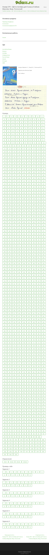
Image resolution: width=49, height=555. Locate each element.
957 (5, 425)
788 (14, 369)
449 (29, 257)
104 (14, 145)
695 (43, 336)
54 (13, 131)
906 (19, 407)
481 (9, 269)
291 (5, 207)
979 (24, 430)
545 (14, 289)
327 (5, 219)
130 (9, 154)
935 (29, 416)
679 (9, 333)
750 (5, 357)
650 (43, 322)
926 (29, 413)
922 (9, 413)
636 (19, 319)
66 (21, 134)
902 (43, 404)
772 (24, 363)
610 (24, 310)
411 (19, 245)
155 (43, 160)
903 (5, 407)
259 (24, 195)
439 (24, 254)
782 (29, 366)
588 (5, 304)
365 (14, 231)
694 (38, 336)
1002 (10, 439)
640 (38, 319)
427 (9, 251)
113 (14, 148)
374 (14, 234)
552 (5, 292)
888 (19, 401)
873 (34, 395)
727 (24, 348)
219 (5, 184)
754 (24, 357)
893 (43, 401)
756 (34, 357)
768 (5, 363)
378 (34, 234)
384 (19, 237)
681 (19, 333)
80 (38, 137)
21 (42, 119)
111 (5, 148)
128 (43, 151)
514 (38, 278)
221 (14, 184)
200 (43, 175)
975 (5, 430)
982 (38, 430)
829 (38, 381)
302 (14, 210)
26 (21, 122)
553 (9, 292)
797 (14, 372)
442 (38, 254)
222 (19, 184)
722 (43, 345)
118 (38, 148)
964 (38, 425)
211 (9, 181)
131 (14, 154)
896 (14, 404)
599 (14, 307)
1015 (37, 442)
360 (34, 228)
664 (24, 328)
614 (43, 310)
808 (24, 375)
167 (14, 166)
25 (17, 122)
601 (24, 307)
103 (9, 145)
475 (24, 266)
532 (38, 284)
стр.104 (11, 461)
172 (38, 166)
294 (19, 207)
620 (29, 313)
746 (29, 354)
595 (38, 304)
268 (24, 198)
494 (29, 272)
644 (14, 322)
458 (29, 260)
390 (5, 239)
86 (21, 140)
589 (9, 304)
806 (14, 375)
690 (19, 336)
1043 (16, 454)
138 (5, 157)
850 (9, 389)
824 (14, 381)
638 (29, 319)
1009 (5, 442)
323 (29, 216)
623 (43, 313)
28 (30, 122)
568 (38, 295)
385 (24, 237)
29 (34, 122)
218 (43, 181)
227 (43, 184)
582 (19, 301)
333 (34, 219)
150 (19, 160)
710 (29, 342)
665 (29, 328)
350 (29, 225)
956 (43, 422)
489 (5, 272)
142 (24, 157)
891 (34, 401)
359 (29, 228)
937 (38, 416)
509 (14, 278)
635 (14, 319)
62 (4, 134)
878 (14, 398)
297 (34, 207)
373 (9, 234)
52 (4, 131)
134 (29, 154)
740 (43, 351)
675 (34, 331)
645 (19, 322)
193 (9, 175)
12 (4, 119)
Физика (4, 51)
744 (19, 354)
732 (5, 351)
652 (9, 325)
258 (19, 195)
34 (13, 125)
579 (5, 301)
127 (38, 151)
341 (29, 222)
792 (34, 369)
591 (19, 304)
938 (43, 416)
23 (8, 122)
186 (19, 172)
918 (34, 410)
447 (19, 257)
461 (43, 260)
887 (14, 401)
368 (29, 231)
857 (43, 389)
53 (8, 131)
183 (5, 172)
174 (5, 169)
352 (38, 225)
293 (14, 207)
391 (9, 239)
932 (14, 416)
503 (29, 275)
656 (29, 325)
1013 (27, 442)
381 (5, 237)
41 (42, 125)
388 (38, 237)
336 (5, 222)
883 (38, 398)
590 (14, 304)
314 (29, 213)
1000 (39, 436)
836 (29, 383)
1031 (37, 448)
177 (19, 169)
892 (38, 401)
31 (42, 122)
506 (43, 275)
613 (38, 310)
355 (9, 228)
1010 (10, 442)
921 (5, 413)
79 (34, 137)
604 (38, 307)
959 (14, 425)
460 (38, 260)
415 (38, 245)
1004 (21, 439)
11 (42, 116)
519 (19, 281)
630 (34, 316)
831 (5, 383)
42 (4, 128)
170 (29, 166)
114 (19, 148)
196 (24, 175)
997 (24, 436)
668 (43, 328)
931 (9, 416)
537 (19, 286)
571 (9, 298)
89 (34, 140)
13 (8, 119)
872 (29, 395)
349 (24, 225)
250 (24, 192)
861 (19, 392)
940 (9, 419)
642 (5, 322)
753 (19, 357)
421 (24, 248)
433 (38, 251)
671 (14, 331)
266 (14, 198)
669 (5, 331)
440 (29, 254)
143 (29, 157)
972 (34, 428)
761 (14, 360)
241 (24, 189)
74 (13, 137)
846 (34, 386)
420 (19, 248)
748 (38, 354)
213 (19, 181)
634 (9, 319)
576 (34, 298)
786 (5, 369)
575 (29, 298)
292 (9, 207)
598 (9, 307)
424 (38, 248)
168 (19, 166)
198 (34, 175)
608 (14, 310)
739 (38, 351)
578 (43, 298)
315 (34, 213)
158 (14, 163)
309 (5, 213)
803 (43, 372)
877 (9, 398)
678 (5, 333)
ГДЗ (12, 11)
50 (38, 128)
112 (9, 148)
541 (38, 286)
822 (5, 381)
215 (29, 181)
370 (38, 231)
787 (9, 369)
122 (14, 151)
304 (24, 210)
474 (19, 266)
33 (8, 125)
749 (43, 354)
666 (34, 328)
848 (43, 386)
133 (24, 154)
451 (38, 257)
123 (19, 151)
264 (5, 198)
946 (38, 419)
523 (38, 281)
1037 (27, 451)
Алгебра (4, 53)
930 (5, 416)
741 (5, 354)
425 (43, 248)
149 (14, 160)
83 (8, 140)
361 (38, 228)
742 (9, 354)
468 (34, 263)
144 (34, 157)
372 (5, 234)
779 (14, 366)
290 (43, 204)
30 (38, 122)
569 (43, 295)
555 (19, 292)
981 (34, 430)
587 (43, 301)
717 (19, 345)
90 (38, 140)
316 (38, 213)
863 (29, 392)
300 (5, 210)
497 (43, 272)
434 (43, 251)
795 (5, 372)
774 (34, 363)
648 (34, 322)
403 (24, 242)
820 (38, 378)
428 (14, 251)
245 (43, 189)
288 (34, 204)
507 (5, 278)
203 (14, 178)
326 (43, 216)
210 (5, 181)
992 (43, 433)
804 (5, 375)
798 (19, 372)
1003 (16, 439)
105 (19, 145)
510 (19, 278)
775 (38, 363)
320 (14, 216)
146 (43, 157)
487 (38, 269)
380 (43, 234)
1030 (32, 448)
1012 (21, 442)
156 (5, 163)
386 (29, 237)
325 (38, 216)
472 (9, 266)
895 (9, 404)
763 (24, 360)
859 (9, 392)
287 (29, 204)
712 (38, 342)
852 (19, 389)
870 (19, 395)
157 (9, 163)
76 (21, 137)
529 (24, 284)
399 (5, 242)
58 (30, 131)
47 (25, 128)
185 (14, 172)
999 (34, 436)
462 (5, 263)
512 (29, 278)
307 (38, 210)
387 (34, 237)
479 (43, 266)
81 (42, 137)
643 (9, 322)
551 (43, 289)
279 (34, 201)
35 (17, 125)
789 (19, 369)
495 (34, 272)
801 (34, 372)
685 (38, 333)
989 (29, 433)
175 (9, 169)
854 (29, 389)
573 (19, 298)
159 (19, 163)
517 (9, 281)
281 (43, 201)
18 (30, 119)
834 (19, 383)
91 (42, 140)
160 (24, 163)
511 (24, 278)
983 (43, 430)
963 (34, 425)
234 (34, 187)
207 (34, 178)
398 (43, 239)
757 (38, 357)
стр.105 (18, 461)
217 (38, 181)
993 (5, 436)
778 (9, 366)
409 (9, 245)
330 (19, 219)
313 (24, 213)
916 (24, 410)
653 (14, 325)
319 (9, 216)
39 (34, 125)
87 (25, 140)
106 (24, 145)
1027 (16, 448)
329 (14, 219)
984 (5, 433)
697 (9, 339)
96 (21, 142)
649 (38, 322)
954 (34, 422)
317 (43, 213)
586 (38, 301)
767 (43, 360)
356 (14, 228)
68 (30, 134)
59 (34, 131)
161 (29, 163)
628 (24, 316)
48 (30, 128)
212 (14, 181)
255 (5, 195)
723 (5, 348)
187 (24, 172)
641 (43, 319)
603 (34, 307)
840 (5, 386)
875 (43, 395)
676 (38, 331)
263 (43, 195)
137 (43, 154)
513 (34, 278)
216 (34, 181)
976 (9, 430)
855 (34, 389)
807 (19, 375)
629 (29, 316)
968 (14, 428)
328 (9, 219)
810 (34, 375)
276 (19, 201)
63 (8, 134)
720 (34, 345)
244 (38, 189)
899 (29, 404)
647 (29, 322)
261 (34, 195)
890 (29, 401)
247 (9, 192)
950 (14, 422)
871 (24, 395)
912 (5, 410)
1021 (27, 445)
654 (19, 325)
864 (34, 392)
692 (29, 336)
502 (24, 275)
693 (34, 336)
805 (9, 375)
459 (34, 260)
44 (13, 128)
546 (19, 289)
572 (14, 298)
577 (38, 298)
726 (19, 348)
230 (14, 187)
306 (34, 210)
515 (43, 278)
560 (43, 292)
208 (38, 178)
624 (5, 316)
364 (9, 231)
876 (5, 398)
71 (42, 134)
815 (14, 378)
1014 (32, 442)
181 (38, 169)
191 (43, 172)
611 (29, 310)
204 (19, 178)
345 (5, 225)
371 (43, 231)
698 (14, 339)
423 (34, 248)
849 (5, 389)
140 (14, 157)
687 (5, 336)
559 (38, 292)
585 (34, 301)
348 (19, 225)
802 (38, 372)
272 (43, 198)
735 (19, 351)
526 (9, 284)
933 (19, 416)
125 (29, 151)
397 (38, 239)
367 (24, 231)
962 (29, 425)
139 (9, 157)
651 (5, 325)
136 (38, 154)
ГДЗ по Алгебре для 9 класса (20, 11)
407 (43, 242)
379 (38, 234)
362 (43, 228)
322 (24, 216)
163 (38, 163)
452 (43, 257)
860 (14, 392)
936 (34, 416)
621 (34, 313)
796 (9, 372)
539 (29, 286)
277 (24, 201)
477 (34, 266)
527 (14, 284)
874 (38, 395)
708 (19, 342)
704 (43, 339)
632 (43, 316)
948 (5, 422)
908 (29, 407)
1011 (16, 442)
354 (5, 228)
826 (24, 381)
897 (19, 404)
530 (29, 284)
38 (30, 125)
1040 (43, 451)
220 (9, 184)
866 (43, 392)
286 (24, 204)
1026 (10, 448)
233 (29, 187)
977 (14, 430)
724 (9, 348)
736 (24, 351)
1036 (21, 451)
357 (19, 228)
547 (24, 289)
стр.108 (25, 461)
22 (4, 122)
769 (9, 363)
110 (43, 145)
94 (13, 142)
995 (14, 436)
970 (24, 428)
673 (24, 331)
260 (29, 195)
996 (19, 436)
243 (34, 189)
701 (29, 339)
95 (17, 142)
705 (5, 342)
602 (29, 307)
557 (29, 292)
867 (5, 395)
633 (5, 319)
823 (9, 381)
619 (24, 313)
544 (9, 289)
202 (9, 178)
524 (43, 281)
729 (34, 348)
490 (9, 272)
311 (14, 213)
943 (24, 419)
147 (5, 160)
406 (38, 242)
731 (43, 348)
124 (24, 151)
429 (19, 251)
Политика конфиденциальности (24, 551)
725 (14, 348)
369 (34, 231)
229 (9, 187)
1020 (21, 445)
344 (43, 222)
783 (34, 366)
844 (24, 386)
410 (14, 245)
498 (5, 275)
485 (29, 269)
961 (24, 425)
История (4, 61)
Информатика (6, 55)
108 (34, 145)
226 (38, 184)
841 (9, 386)
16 (21, 119)
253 (38, 192)
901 (38, 404)
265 (9, 198)
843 (19, 386)
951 (19, 422)
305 (29, 210)
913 (9, 410)
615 (5, 313)
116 (29, 148)
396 (34, 239)
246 (5, 192)
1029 (27, 448)
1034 (10, 451)
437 (14, 254)
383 (14, 237)
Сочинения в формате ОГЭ (9, 25)
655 (24, 325)
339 (19, 222)
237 (5, 189)
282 (5, 204)
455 (14, 260)
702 (34, 339)
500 (14, 275)
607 (9, 310)
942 (19, 419)
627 (19, 316)
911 (43, 407)
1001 (5, 439)
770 (14, 363)
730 (38, 348)
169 (24, 166)
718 (24, 345)
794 (43, 369)
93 (8, 142)
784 (38, 366)
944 (29, 419)
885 (5, 401)
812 (43, 375)
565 (24, 295)
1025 (5, 448)
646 (24, 322)
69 (34, 134)
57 (25, 131)
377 (29, 234)
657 (34, 325)
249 (19, 192)
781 (24, 366)
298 (38, 207)
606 (5, 310)
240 (19, 189)
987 (19, 433)
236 (43, 187)
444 (5, 257)
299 (43, 207)
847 (38, 386)
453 (5, 260)
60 (38, 131)
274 (9, 201)
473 (14, 266)
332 (29, 219)
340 (24, 222)
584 (29, 301)
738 (34, 351)
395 (29, 239)
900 (34, 404)
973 (38, 428)
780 (19, 366)
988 (24, 433)
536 (14, 286)
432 (34, 251)
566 (29, 295)
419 (14, 248)
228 (5, 187)
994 (9, 436)
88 (30, 140)
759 (5, 360)
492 (19, 272)
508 (9, 278)
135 (34, 154)
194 (14, 175)
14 (13, 119)
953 (29, 422)
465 (19, 263)
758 (43, 357)
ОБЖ (3, 63)
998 (29, 436)
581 (14, 301)
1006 (32, 439)
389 (43, 237)
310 (9, 213)
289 (38, 204)
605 (43, 307)
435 (5, 254)
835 (24, 383)
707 (14, 342)
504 (34, 275)
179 (29, 169)
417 (5, 248)
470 (43, 263)
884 (43, 398)
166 (9, 166)
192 (5, 175)
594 (34, 304)
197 (29, 175)
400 (9, 242)
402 (19, 242)
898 (24, 404)
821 (43, 378)
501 (19, 275)
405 (34, 242)
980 (29, 430)
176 (14, 169)
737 (29, 351)
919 (38, 410)
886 (9, 401)
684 (34, 333)
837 (34, 383)
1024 (43, 445)
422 (29, 248)
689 (14, 336)
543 (5, 289)
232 (24, 187)
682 (24, 333)
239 (14, 189)
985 (9, 433)
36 (21, 125)
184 (9, 172)
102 (5, 145)
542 (43, 286)
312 (19, 213)
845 (29, 386)
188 (29, 172)
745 (24, 354)
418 (9, 248)
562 (9, 295)
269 (29, 198)
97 (25, 142)
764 (29, 360)
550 (38, 289)
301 (9, 210)
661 (9, 328)
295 (24, 207)
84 (13, 140)
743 (14, 354)
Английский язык (7, 49)
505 (38, 275)
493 (24, 272)
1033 (5, 451)
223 (24, 184)
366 (19, 231)
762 (19, 360)
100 (39, 142)
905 (14, 407)
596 (43, 304)
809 (29, 375)
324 (34, 216)
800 (29, 372)
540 (34, 286)
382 (9, 237)
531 (34, 284)
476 (29, 266)
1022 (32, 445)
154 (38, 160)
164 (43, 163)
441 (34, 254)
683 (29, 333)
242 (29, 189)
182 (43, 169)
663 (19, 328)
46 (21, 128)
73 (8, 137)
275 (14, 201)
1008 (43, 439)
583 (24, 301)
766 (38, 360)
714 (5, 345)
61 (42, 131)
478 (38, 266)
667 (38, 328)
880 (24, 398)
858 (5, 392)
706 (9, 342)
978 (19, 430)
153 (34, 160)
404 (29, 242)
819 (34, 378)
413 (29, 245)
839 (43, 383)
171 (34, 166)
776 (43, 363)
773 (29, 363)
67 (25, 134)
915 (19, 410)
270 (34, 198)
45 (17, 128)
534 (5, 286)
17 (25, 119)
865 (38, 392)
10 (37, 116)
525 (5, 284)
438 (19, 254)
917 (29, 410)
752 (14, 357)
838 (38, 383)
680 (14, 333)
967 (9, 428)
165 (5, 166)
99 (34, 142)
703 (38, 339)
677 (43, 331)
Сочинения (5, 23)
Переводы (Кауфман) (7, 21)
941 (14, 419)
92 (4, 142)
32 (4, 125)
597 (5, 307)
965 (43, 425)
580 (9, 301)
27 (25, 122)
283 (9, 204)
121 (9, 151)
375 (19, 234)
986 (14, 433)
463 (9, 263)
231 (19, 187)
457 (24, 260)
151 (24, 160)
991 (38, 433)
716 (14, 345)
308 (43, 210)
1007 (37, 439)
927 (34, 413)
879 (19, 398)
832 (9, 383)
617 (14, 313)
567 (34, 295)
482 (14, 269)
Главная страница (6, 11)
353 (43, 225)
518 (14, 281)
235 (38, 187)
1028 (21, 448)
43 (8, 128)
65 (17, 134)
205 (24, 178)
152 (29, 160)
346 (9, 225)
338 (14, 222)
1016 (43, 442)
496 (38, 272)
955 (38, 422)
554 (14, 292)
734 (14, 351)
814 (9, 378)
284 (14, 204)
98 (30, 142)
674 (29, 331)
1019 (16, 445)
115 (24, 148)
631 (38, 316)
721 (38, 345)
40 (38, 125)
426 (5, 251)
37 (25, 125)
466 (24, 263)
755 (29, 357)
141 (19, 157)
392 (14, 239)
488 (43, 269)
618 (19, 313)
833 (14, 383)
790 (24, 369)
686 (43, 333)
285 (19, 204)
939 (5, 419)
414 (34, 245)
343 (38, 222)
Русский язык (5, 57)
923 (14, 413)
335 (43, 219)
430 (24, 251)
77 (25, 137)
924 (19, 413)
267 (19, 198)
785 (43, 366)
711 (34, 342)
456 (19, 260)
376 (24, 234)
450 (34, 257)
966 (5, 428)
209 (43, 178)
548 (29, 289)
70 (38, 134)
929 (43, 413)
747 (34, 354)
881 (29, 398)
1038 (32, 451)
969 (19, 428)
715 (9, 345)
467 (29, 263)
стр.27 (5, 461)
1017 (5, 445)
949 (9, 422)
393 (19, 239)
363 (5, 231)
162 (34, 163)
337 (9, 222)
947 (43, 419)
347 (14, 225)
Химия (4, 37)
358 (24, 228)
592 (24, 304)
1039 (37, 451)
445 (9, 257)
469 (38, 263)
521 (29, 281)
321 (19, 216)
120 (5, 151)
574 (24, 298)
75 (17, 137)
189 (34, 172)
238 (9, 189)
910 (38, 407)
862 (24, 392)
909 (34, 407)
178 (24, 169)
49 (34, 128)
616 (9, 313)
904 (9, 407)
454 (9, 260)
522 (34, 281)
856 (38, 389)
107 (29, 145)
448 (24, 257)
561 (5, 295)
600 (19, 307)
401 (14, 242)
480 (5, 269)
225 (34, 184)
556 (24, 292)
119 (43, 148)
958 (9, 425)
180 (34, 169)
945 (34, 419)
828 (34, 381)
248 (14, 192)
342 (34, 222)
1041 (5, 454)
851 (14, 389)
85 (17, 140)
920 (43, 410)
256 (9, 195)
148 (9, 160)
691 (24, 336)
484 (24, 269)
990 (34, 433)
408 (5, 245)
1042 (10, 454)
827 (29, 381)
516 (5, 281)
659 (43, 325)
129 (5, 154)
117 (34, 148)
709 (24, 342)
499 (9, 275)
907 (24, 407)
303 (19, 210)
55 (17, 131)
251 (29, 192)
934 (24, 416)
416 (43, 245)
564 (19, 295)
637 (24, 319)
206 (29, 178)
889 (24, 401)
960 (19, 425)
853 (24, 389)
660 (5, 328)
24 (13, 122)
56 (21, 131)
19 (34, 119)
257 (14, 195)
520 (24, 281)
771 (19, 363)
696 (5, 339)
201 (5, 178)
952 (24, 422)
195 (19, 175)
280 (38, 201)
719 (29, 345)
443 (43, 254)
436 (9, 254)
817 (24, 378)
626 (14, 316)
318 (5, 216)
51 (42, 128)
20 (38, 119)
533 (43, 284)
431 (29, 251)
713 (43, 342)
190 (38, 172)
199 (38, 175)
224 (29, 184)
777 (5, 366)
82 (4, 140)
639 (34, 319)
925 (24, 413)
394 (24, 239)
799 (24, 372)
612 (34, 310)
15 (17, 119)
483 (19, 269)
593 (29, 304)
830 (43, 381)
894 (5, 404)
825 (19, 381)
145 (38, 157)
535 (9, 286)
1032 (43, 448)
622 (38, 313)
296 (29, 207)
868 (9, 395)
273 (5, 201)
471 (5, 266)
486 (34, 269)
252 (34, 192)
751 (9, 357)
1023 (37, 445)
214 (24, 181)
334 (38, 219)
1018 (10, 445)
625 (9, 316)
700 (24, 339)
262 (38, 195)
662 (14, 328)
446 (14, 257)
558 (34, 292)
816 (19, 378)
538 (24, 286)
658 (38, 325)
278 (29, 201)
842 (14, 386)
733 (9, 351)
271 (38, 198)
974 (43, 428)
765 (34, 360)
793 (38, 369)
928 (38, 413)
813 (5, 378)
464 (14, 263)
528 (19, 284)
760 (9, 360)
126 (34, 151)
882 (34, 398)
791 (29, 369)
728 (29, 348)
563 (14, 295)
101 (44, 142)
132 (19, 154)
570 (5, 298)
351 (34, 225)
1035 (16, 451)
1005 (27, 439)
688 (9, 336)
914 (14, 410)
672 (19, 331)
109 (38, 145)
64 (13, 134)
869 (14, 395)
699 (19, 339)
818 (29, 378)
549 (34, 289)
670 (9, 331)
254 (43, 192)
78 (30, 137)
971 (29, 428)
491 (14, 272)
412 (24, 245)
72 (4, 137)
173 (43, 166)
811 (38, 375)
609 (19, 310)
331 (24, 219)
